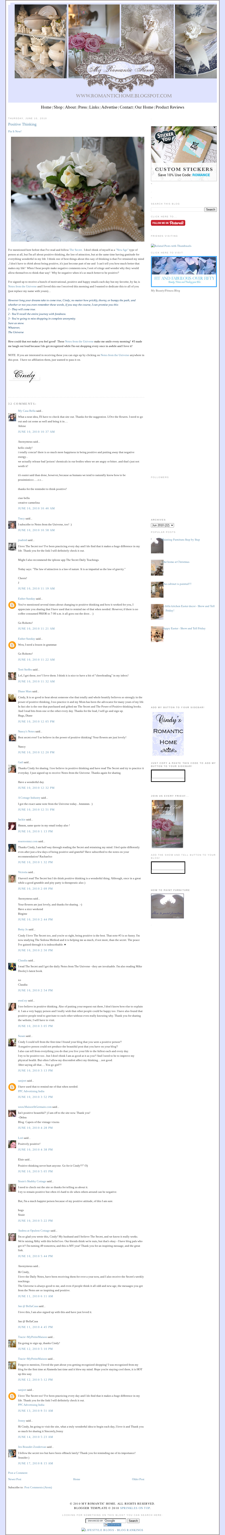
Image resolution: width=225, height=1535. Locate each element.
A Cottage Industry (29, 797)
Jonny (21, 1420)
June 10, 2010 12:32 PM (36, 787)
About (70, 107)
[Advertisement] (184, 324)
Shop (58, 107)
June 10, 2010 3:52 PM (35, 1097)
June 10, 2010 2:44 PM (35, 919)
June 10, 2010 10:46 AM (36, 508)
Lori (20, 1138)
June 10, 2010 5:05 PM (35, 1171)
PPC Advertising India (31, 1091)
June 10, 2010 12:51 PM (36, 809)
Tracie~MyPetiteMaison (32, 1337)
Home (46, 107)
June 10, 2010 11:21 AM (36, 628)
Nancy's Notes (26, 731)
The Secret (75, 249)
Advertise (109, 107)
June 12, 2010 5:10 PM (35, 1348)
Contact (126, 107)
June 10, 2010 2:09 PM (35, 888)
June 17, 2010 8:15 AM (35, 1463)
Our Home (144, 107)
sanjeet (22, 1080)
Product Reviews (170, 107)
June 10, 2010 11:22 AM (36, 659)
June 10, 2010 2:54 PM (35, 990)
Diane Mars (25, 691)
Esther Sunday (26, 598)
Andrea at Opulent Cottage (34, 1230)
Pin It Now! (15, 131)
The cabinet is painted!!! (176, 584)
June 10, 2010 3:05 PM (35, 1026)
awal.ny (22, 1000)
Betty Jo (23, 929)
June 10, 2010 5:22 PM (35, 1220)
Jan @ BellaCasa (28, 1306)
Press (82, 107)
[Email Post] (8, 389)
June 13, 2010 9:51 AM (35, 1410)
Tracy (21, 518)
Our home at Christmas (175, 562)
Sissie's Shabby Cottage (32, 1181)
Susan (21, 1036)
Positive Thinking (22, 124)
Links (94, 107)
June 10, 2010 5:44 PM (35, 1256)
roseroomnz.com (28, 841)
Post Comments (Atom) (38, 1487)
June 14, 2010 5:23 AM (35, 1437)
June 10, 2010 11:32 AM (36, 681)
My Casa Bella (27, 410)
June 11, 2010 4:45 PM (35, 1327)
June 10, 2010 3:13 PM (35, 1070)
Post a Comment (17, 1472)
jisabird (22, 540)
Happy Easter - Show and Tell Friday (184, 628)
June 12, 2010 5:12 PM (35, 1379)
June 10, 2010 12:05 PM (36, 721)
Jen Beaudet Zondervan (32, 1446)
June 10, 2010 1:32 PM (35, 862)
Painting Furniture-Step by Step (181, 539)
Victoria (22, 872)
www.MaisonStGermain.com (35, 1106)
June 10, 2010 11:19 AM (36, 588)
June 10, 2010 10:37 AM (36, 431)
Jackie (21, 819)
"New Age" (122, 249)
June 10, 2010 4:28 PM (35, 1127)
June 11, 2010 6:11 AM (35, 1296)
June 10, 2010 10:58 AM (36, 530)
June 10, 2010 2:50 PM (35, 950)
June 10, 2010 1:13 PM (35, 831)
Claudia (22, 960)
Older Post (138, 1479)
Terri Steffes (25, 669)
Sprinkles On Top (135, 1508)
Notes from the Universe (22, 286)
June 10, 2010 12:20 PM (36, 752)
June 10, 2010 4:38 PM (35, 1149)
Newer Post (14, 1479)
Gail (20, 762)
